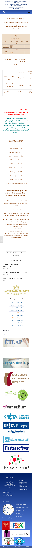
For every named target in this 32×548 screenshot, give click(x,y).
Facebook (17, 8)
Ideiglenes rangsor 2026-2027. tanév (15, 272)
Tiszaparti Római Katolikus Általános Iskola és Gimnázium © (15, 546)
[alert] (16, 334)
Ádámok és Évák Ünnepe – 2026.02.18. (12, 265)
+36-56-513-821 (17, 5)
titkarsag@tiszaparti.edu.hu (16, 7)
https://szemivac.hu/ (9, 495)
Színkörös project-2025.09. (12, 278)
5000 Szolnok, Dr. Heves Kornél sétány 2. (17, 4)
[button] (29, 12)
